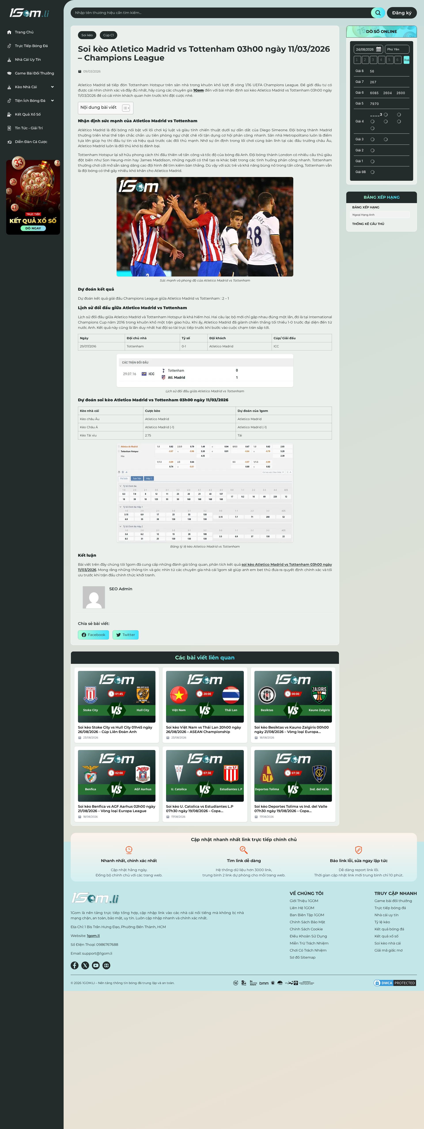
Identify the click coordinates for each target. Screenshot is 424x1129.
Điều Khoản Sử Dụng (308, 936)
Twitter (129, 635)
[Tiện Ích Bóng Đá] (31, 101)
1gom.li (93, 936)
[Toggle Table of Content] (124, 108)
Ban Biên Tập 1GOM (307, 915)
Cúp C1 (108, 35)
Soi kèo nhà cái (388, 943)
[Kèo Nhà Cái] (31, 87)
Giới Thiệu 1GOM (304, 901)
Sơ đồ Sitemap (303, 957)
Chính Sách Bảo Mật (307, 922)
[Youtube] (96, 965)
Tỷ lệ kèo (382, 922)
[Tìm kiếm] (378, 13)
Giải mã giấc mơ (389, 950)
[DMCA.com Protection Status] (395, 983)
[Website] (106, 965)
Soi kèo (87, 35)
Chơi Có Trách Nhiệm (308, 950)
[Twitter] (85, 965)
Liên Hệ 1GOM (302, 908)
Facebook (96, 635)
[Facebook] (75, 965)
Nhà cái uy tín (387, 915)
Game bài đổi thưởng (393, 901)
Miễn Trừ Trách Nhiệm (309, 943)
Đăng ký (402, 12)
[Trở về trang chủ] (96, 897)
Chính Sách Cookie (306, 929)
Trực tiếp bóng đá (390, 908)
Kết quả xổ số (386, 936)
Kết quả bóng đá (389, 929)
